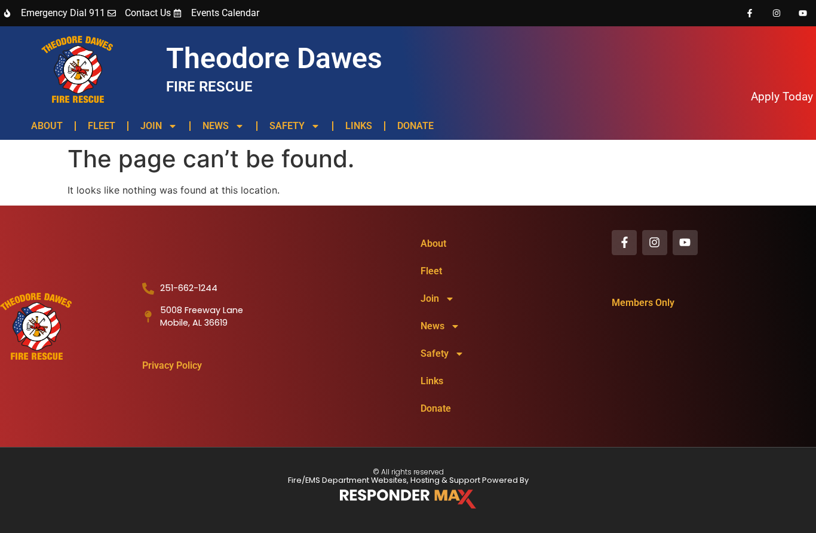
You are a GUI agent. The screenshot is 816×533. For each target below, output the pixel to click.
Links (358, 125)
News (216, 125)
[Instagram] (776, 13)
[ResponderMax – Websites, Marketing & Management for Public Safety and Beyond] (408, 499)
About (47, 125)
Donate (415, 125)
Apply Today (782, 96)
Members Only (643, 302)
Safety (287, 125)
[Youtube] (803, 13)
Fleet (101, 125)
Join (151, 125)
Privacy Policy (172, 365)
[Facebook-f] (750, 13)
